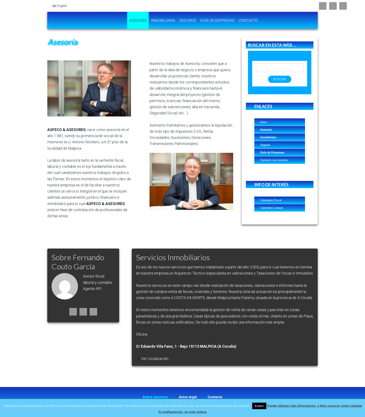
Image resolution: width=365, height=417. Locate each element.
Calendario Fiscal (270, 200)
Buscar (279, 79)
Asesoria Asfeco (81, 20)
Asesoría (266, 129)
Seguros (265, 144)
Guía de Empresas (272, 152)
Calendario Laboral (271, 207)
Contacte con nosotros (274, 160)
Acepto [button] (259, 405)
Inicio (263, 122)
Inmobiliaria (268, 137)
